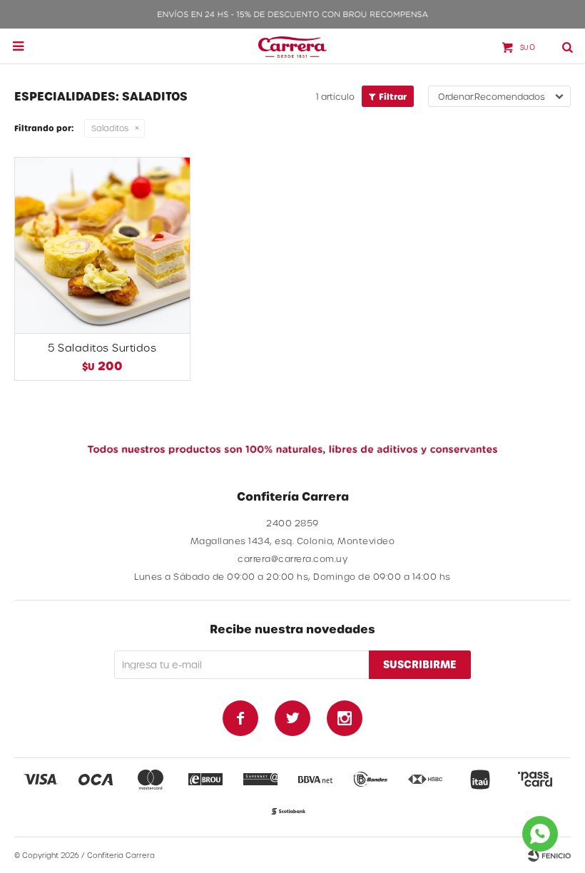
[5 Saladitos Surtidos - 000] (102, 245)
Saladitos (109, 128)
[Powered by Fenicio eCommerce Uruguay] (549, 855)
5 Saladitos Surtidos (102, 348)
